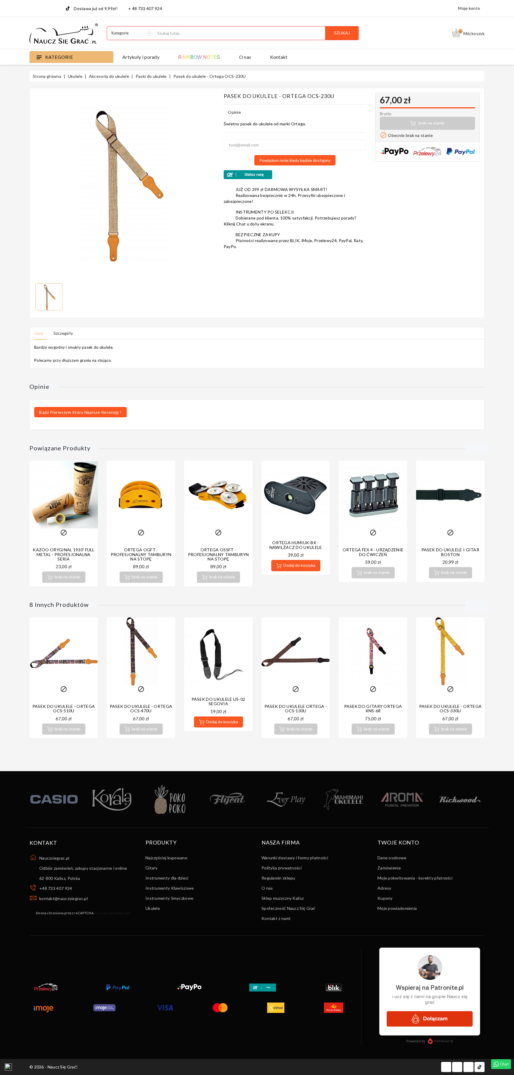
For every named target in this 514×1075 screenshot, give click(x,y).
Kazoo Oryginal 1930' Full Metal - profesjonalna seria (64, 554)
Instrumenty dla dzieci (167, 877)
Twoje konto (398, 843)
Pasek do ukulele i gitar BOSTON (450, 552)
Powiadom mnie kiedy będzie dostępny (294, 160)
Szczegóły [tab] (63, 333)
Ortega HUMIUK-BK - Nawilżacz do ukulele (295, 545)
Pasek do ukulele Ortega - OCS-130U (295, 708)
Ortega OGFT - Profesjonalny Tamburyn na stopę (141, 554)
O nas (245, 57)
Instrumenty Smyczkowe (169, 898)
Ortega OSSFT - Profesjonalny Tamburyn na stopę (218, 554)
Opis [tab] (38, 333)
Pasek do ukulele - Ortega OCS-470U (141, 708)
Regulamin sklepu (278, 877)
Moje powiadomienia (397, 908)
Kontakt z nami (275, 918)
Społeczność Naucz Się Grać (288, 908)
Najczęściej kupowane (166, 857)
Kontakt (279, 57)
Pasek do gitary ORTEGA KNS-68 (373, 708)
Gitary (151, 867)
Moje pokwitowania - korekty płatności (414, 877)
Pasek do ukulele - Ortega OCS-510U (63, 708)
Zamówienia (389, 867)
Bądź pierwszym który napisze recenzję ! (80, 412)
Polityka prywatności (281, 867)
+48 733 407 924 (55, 888)
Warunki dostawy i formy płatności (294, 857)
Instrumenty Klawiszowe (169, 888)
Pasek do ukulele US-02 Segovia (218, 701)
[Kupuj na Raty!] (295, 174)
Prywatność (104, 913)
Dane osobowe (392, 857)
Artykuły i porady (140, 57)
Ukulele (152, 908)
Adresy (384, 888)
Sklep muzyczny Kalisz (282, 898)
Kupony (385, 898)
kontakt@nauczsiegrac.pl (63, 898)
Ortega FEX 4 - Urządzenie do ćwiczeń (373, 552)
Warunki (123, 913)
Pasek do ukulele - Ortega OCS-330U (450, 708)
